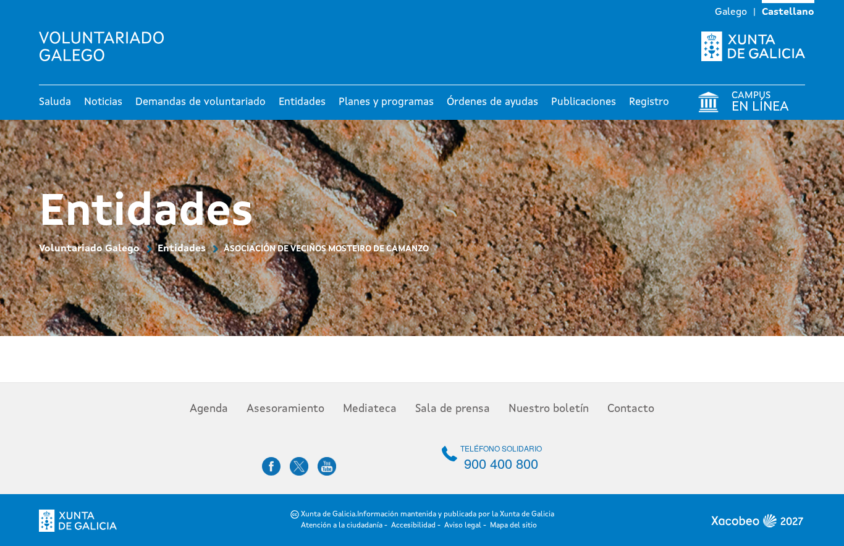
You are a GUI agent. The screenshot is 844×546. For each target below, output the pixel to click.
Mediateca (370, 408)
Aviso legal (462, 525)
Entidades (302, 102)
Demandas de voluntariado (200, 102)
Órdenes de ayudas (492, 102)
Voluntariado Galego (89, 249)
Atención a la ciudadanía (341, 525)
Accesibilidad (413, 525)
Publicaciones (583, 102)
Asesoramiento (285, 408)
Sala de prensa (452, 408)
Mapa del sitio (513, 525)
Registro (649, 102)
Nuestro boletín (549, 408)
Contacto (630, 408)
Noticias (103, 102)
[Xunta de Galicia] (753, 46)
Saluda (55, 102)
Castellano (788, 12)
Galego (731, 12)
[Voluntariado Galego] (106, 46)
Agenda (209, 408)
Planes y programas (386, 102)
